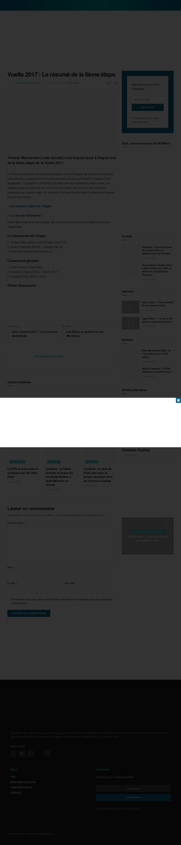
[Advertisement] (90, 422)
